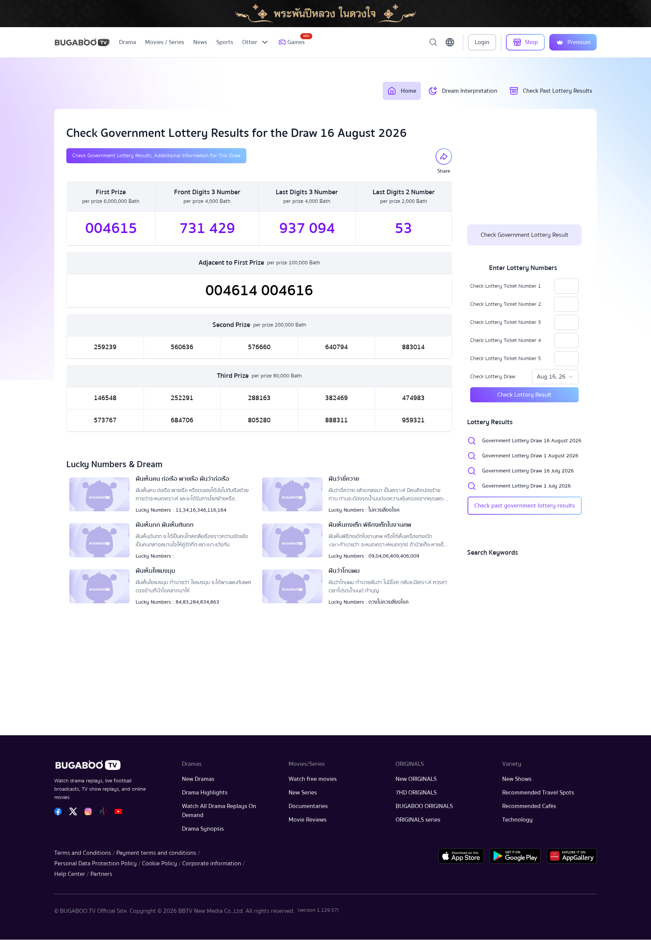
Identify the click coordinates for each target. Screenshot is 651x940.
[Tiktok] (103, 811)
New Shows (517, 779)
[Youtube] (118, 811)
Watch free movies (313, 779)
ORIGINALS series (418, 819)
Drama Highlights (205, 792)
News (200, 42)
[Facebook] (58, 811)
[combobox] (555, 376)
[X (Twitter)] (73, 811)
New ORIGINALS (416, 779)
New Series (303, 792)
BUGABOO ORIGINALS (424, 806)
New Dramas (198, 779)
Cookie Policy (159, 863)
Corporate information (211, 863)
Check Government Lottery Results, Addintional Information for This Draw (156, 156)
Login (482, 42)
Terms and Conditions (82, 853)
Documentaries (308, 806)
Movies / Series (164, 42)
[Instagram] (88, 811)
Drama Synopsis (203, 828)
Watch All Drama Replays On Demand (219, 811)
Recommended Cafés (529, 806)
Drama (127, 42)
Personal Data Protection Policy (95, 863)
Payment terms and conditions (156, 853)
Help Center (69, 874)
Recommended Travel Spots (538, 792)
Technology (517, 819)
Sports (224, 42)
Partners (101, 874)
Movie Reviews (308, 819)
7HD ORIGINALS (416, 792)
